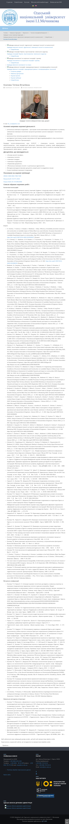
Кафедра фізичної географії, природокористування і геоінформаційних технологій (31, 69)
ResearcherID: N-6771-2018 (12, 179)
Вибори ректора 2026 (56, 2)
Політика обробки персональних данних (19, 770)
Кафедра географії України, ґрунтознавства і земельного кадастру (26, 54)
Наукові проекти (15, 75)
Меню (6, 28)
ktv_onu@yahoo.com (14, 123)
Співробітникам (18, 2)
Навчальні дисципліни (17, 73)
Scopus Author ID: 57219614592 (13, 181)
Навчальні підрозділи (15, 33)
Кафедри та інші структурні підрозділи (14, 35)
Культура (26, 2)
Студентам (9, 2)
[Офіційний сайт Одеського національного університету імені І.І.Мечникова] (34, 17)
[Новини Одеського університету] (36, 771)
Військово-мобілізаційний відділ (39, 2)
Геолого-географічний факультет (39, 33)
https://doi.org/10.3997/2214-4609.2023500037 (20, 237)
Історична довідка (16, 71)
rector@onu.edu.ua (45, 767)
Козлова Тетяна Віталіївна (17, 85)
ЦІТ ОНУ (44, 821)
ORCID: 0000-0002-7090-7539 (12, 176)
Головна (6, 33)
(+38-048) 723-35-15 (45, 765)
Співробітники (48, 37)
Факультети (26, 33)
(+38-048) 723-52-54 (42, 763)
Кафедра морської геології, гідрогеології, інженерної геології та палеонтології (23, 37)
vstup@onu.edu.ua (22, 765)
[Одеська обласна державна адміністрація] (18, 806)
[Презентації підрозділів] (36, 773)
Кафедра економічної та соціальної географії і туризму (23, 60)
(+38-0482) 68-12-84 (16, 761)
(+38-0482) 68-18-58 (16, 763)
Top (67, 822)
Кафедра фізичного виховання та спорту (19, 65)
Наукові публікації (16, 78)
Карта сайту (7, 774)
